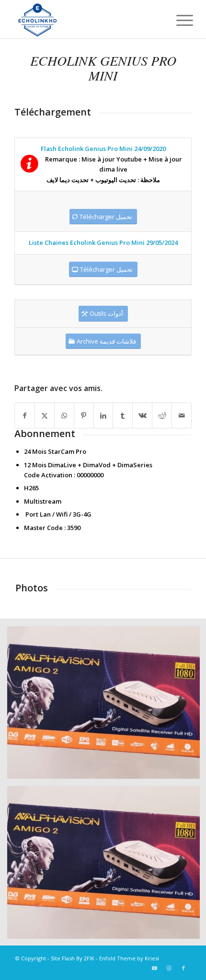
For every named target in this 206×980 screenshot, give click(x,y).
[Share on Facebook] (24, 415)
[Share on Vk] (142, 415)
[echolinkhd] (85, 19)
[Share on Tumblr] (122, 415)
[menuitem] (177, 20)
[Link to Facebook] (183, 968)
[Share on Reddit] (162, 415)
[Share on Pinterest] (83, 415)
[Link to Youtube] (155, 968)
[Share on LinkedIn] (103, 415)
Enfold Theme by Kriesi (129, 958)
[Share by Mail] (181, 415)
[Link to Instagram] (169, 968)
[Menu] (177, 20)
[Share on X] (44, 415)
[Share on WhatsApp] (64, 415)
